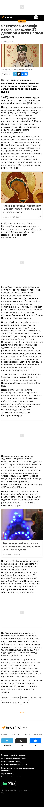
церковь (5, 697)
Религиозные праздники (10, 702)
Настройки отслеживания (11, 777)
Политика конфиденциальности (13, 758)
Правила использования (10, 761)
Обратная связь (7, 773)
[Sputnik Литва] (7, 18)
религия (25, 697)
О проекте (5, 755)
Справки (25, 702)
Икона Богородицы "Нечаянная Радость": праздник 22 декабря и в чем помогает (22, 209)
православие (15, 697)
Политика (14, 734)
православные (36, 697)
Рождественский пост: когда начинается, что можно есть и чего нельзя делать (21, 546)
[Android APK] (8, 783)
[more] (40, 216)
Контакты (22, 755)
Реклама (13, 755)
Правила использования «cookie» (14, 765)
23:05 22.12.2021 (7, 41)
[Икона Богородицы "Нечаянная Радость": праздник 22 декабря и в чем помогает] (22, 187)
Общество (26, 734)
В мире (4, 734)
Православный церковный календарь (20, 69)
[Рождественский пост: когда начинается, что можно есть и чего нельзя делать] (22, 524)
